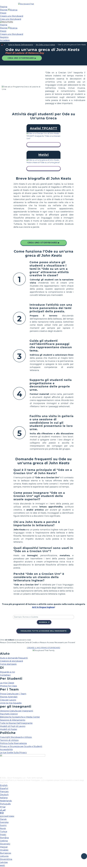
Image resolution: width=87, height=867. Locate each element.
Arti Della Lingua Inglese (45, 45)
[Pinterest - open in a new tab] (1, 775)
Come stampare (8, 664)
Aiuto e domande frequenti (14, 658)
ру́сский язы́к (7, 816)
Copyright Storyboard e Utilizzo (16, 737)
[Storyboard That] (26, 4)
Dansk (3, 819)
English (4, 785)
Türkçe (3, 831)
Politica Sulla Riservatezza (13, 743)
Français (4, 791)
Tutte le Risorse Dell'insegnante (20, 45)
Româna (4, 837)
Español (4, 788)
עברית (2, 807)
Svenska (4, 822)
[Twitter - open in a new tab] (1, 771)
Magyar (4, 847)
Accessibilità (6, 749)
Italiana (4, 797)
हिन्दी (2, 813)
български (5, 853)
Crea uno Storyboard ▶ (22, 58)
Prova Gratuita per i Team (13, 694)
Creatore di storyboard (11, 661)
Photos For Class (8, 686)
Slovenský (5, 844)
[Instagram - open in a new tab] (1, 767)
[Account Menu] (6, 22)
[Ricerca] (12, 10)
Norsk (3, 828)
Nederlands (6, 801)
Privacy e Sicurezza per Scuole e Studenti (21, 746)
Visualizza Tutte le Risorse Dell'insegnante (43, 631)
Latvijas (4, 862)
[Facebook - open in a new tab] (1, 764)
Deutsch (4, 794)
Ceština (4, 841)
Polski (3, 834)
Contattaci (5, 675)
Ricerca (43, 622)
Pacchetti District (9, 714)
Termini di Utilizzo (9, 740)
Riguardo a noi (7, 672)
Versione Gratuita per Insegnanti (16, 711)
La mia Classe (7, 683)
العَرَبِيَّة (3, 810)
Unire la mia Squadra (11, 703)
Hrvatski (4, 850)
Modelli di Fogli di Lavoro (12, 726)
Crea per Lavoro (8, 700)
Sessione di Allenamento (12, 720)
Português (5, 804)
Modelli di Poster (8, 729)
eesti (2, 865)
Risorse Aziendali (8, 697)
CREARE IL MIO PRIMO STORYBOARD (43, 648)
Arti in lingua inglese (43, 607)
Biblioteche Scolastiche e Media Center (20, 717)
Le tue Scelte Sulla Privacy (13, 752)
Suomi (3, 825)
